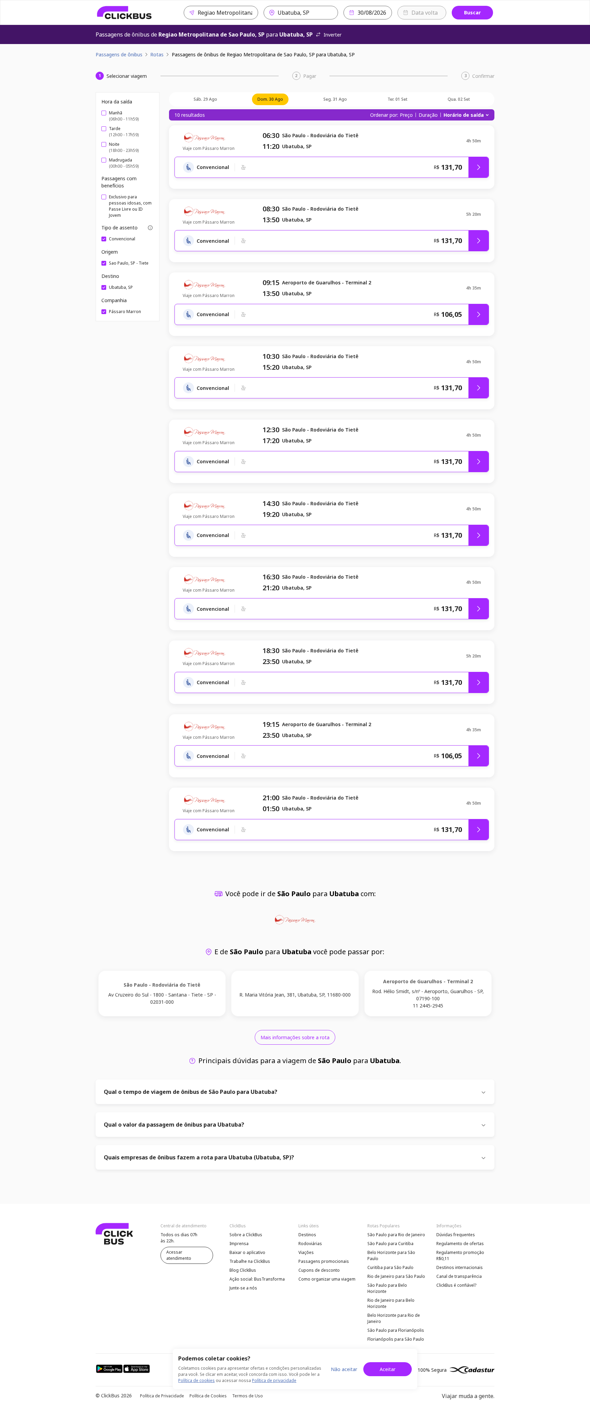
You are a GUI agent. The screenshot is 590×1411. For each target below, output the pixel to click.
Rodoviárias (310, 1243)
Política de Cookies (208, 1396)
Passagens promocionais (323, 1261)
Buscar (472, 12)
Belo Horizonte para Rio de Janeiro (393, 1318)
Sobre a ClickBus (245, 1235)
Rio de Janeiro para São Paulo (396, 1276)
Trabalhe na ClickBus (249, 1261)
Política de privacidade (274, 1380)
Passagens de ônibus (119, 54)
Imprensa (239, 1243)
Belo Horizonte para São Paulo (391, 1255)
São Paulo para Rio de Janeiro (396, 1235)
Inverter (332, 34)
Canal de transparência (459, 1276)
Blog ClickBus (242, 1270)
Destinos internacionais (459, 1267)
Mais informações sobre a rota (295, 1037)
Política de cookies (196, 1380)
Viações (306, 1252)
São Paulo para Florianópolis (395, 1330)
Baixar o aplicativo (247, 1252)
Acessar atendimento (178, 1255)
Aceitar (387, 1369)
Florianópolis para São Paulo (395, 1339)
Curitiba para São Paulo (390, 1267)
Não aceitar (344, 1369)
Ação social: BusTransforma (257, 1279)
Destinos (307, 1235)
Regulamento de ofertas (460, 1243)
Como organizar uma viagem (326, 1279)
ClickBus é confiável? (456, 1285)
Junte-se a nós (243, 1288)
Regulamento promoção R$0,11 (460, 1255)
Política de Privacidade (162, 1396)
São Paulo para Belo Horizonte (387, 1288)
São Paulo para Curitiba (390, 1243)
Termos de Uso (247, 1396)
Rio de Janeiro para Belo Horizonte (391, 1303)
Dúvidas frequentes (455, 1235)
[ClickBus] (124, 12)
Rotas (157, 54)
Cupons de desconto (319, 1270)
